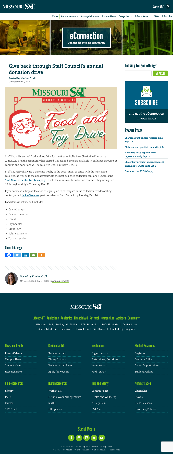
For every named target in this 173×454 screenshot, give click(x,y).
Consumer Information (75, 329)
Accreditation (47, 329)
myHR (52, 403)
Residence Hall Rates (60, 365)
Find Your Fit (99, 371)
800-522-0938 (110, 325)
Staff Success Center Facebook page (25, 180)
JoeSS (8, 397)
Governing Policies (145, 409)
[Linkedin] (25, 255)
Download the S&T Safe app (139, 171)
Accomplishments (90, 16)
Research (95, 318)
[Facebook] (9, 255)
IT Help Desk (99, 403)
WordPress (115, 450)
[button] (167, 6)
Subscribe (167, 16)
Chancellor (141, 390)
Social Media (86, 429)
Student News (109, 16)
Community (134, 318)
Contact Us (130, 325)
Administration (143, 383)
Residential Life (56, 345)
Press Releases (143, 403)
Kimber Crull (28, 78)
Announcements (69, 16)
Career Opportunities (147, 365)
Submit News (141, 16)
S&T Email (11, 409)
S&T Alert (97, 409)
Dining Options (57, 359)
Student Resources (145, 345)
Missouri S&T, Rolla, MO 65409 (56, 325)
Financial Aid (81, 318)
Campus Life (107, 318)
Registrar (140, 353)
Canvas (9, 403)
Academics (66, 318)
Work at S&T (55, 390)
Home (55, 16)
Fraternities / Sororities (105, 359)
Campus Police (100, 390)
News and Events (14, 345)
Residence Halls (57, 353)
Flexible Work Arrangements (64, 397)
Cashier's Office (143, 359)
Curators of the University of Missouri (84, 450)
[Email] (33, 255)
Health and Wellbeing (104, 397)
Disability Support (122, 329)
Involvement (98, 345)
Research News (13, 371)
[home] (25, 6)
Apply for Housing (58, 371)
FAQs (156, 16)
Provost (139, 397)
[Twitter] (17, 255)
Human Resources (57, 383)
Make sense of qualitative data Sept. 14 (144, 147)
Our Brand (99, 329)
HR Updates (55, 409)
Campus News (13, 359)
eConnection (86, 35)
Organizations (100, 353)
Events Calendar (14, 353)
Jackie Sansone (30, 195)
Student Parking (144, 371)
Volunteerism (99, 365)
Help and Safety (100, 383)
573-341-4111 (89, 325)
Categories (124, 16)
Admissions (53, 318)
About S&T (39, 318)
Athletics (121, 318)
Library (9, 390)
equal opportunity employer (97, 447)
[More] (41, 255)
